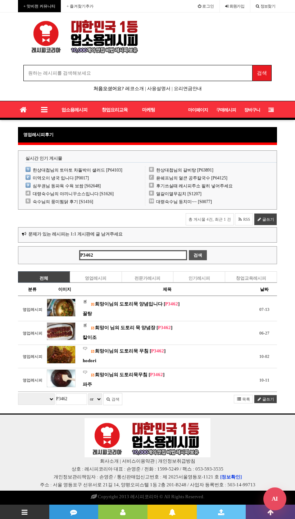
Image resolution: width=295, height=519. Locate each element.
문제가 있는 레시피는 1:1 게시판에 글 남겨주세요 (75, 234)
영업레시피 (95, 278)
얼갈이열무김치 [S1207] (178, 193)
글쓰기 (267, 219)
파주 (87, 384)
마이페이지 (198, 109)
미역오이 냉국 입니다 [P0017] (61, 178)
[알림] (172, 512)
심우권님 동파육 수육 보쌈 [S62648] (67, 185)
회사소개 (109, 461)
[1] (92, 304)
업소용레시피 (74, 109)
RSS (246, 219)
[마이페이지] (123, 512)
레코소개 (134, 88)
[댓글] (74, 512)
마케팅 (148, 109)
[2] (92, 328)
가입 (237, 6)
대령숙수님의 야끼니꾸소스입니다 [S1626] (73, 193)
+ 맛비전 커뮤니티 (39, 6)
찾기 (268, 6)
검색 (114, 399)
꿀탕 (87, 313)
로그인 (207, 6)
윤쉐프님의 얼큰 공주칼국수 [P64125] (191, 178)
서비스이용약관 (138, 461)
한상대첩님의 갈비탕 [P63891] (184, 170)
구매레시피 (226, 109)
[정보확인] (231, 477)
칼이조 (90, 337)
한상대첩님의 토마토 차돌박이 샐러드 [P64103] (77, 170)
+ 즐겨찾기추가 (80, 6)
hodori (89, 360)
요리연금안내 (188, 88)
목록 (245, 399)
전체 (44, 278)
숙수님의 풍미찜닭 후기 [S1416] (63, 201)
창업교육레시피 (251, 278)
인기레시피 (199, 278)
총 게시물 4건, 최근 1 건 (210, 219)
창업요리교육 (115, 109)
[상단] (270, 512)
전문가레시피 (147, 278)
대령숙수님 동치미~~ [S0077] (184, 201)
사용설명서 (159, 88)
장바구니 (252, 109)
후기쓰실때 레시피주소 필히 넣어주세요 (194, 185)
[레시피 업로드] (221, 512)
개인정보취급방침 (176, 461)
